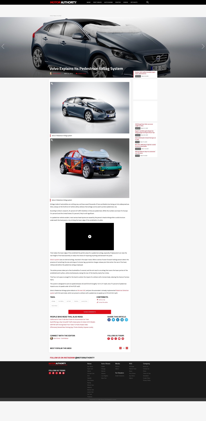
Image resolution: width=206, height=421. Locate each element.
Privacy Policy (147, 380)
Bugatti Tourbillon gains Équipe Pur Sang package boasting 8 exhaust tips (145, 131)
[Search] (151, 2)
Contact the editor (103, 302)
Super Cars (90, 369)
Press (144, 371)
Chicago (103, 369)
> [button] (126, 348)
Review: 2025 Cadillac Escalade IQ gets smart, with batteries (145, 73)
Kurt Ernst (57, 73)
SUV (88, 376)
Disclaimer (146, 376)
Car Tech (59, 15)
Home (51, 15)
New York (103, 378)
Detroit (103, 371)
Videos (125, 2)
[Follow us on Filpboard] (123, 338)
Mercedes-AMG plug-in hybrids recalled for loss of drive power (145, 145)
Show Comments (90, 312)
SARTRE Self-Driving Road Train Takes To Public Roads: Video (69, 324)
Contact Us (146, 369)
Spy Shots (134, 2)
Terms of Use (147, 373)
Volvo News (54, 305)
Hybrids (89, 378)
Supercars (138, 135)
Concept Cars (90, 373)
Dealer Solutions (119, 376)
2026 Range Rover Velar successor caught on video (144, 125)
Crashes (76, 301)
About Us (145, 366)
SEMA (103, 366)
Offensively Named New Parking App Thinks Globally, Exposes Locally (71, 327)
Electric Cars (90, 389)
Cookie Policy (146, 378)
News (88, 2)
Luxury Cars (84, 301)
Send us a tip (101, 300)
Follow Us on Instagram (72, 358)
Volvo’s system (54, 259)
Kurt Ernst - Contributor (61, 338)
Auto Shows (108, 2)
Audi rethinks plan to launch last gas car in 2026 (145, 138)
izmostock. (114, 399)
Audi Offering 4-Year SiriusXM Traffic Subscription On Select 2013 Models (72, 322)
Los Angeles (104, 376)
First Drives (97, 2)
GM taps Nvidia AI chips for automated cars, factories (145, 152)
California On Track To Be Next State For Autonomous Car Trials (69, 319)
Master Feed (132, 369)
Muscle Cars (90, 385)
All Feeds (131, 366)
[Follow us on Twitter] (112, 338)
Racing (89, 382)
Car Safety (60, 301)
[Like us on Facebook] (108, 338)
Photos (118, 2)
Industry (137, 142)
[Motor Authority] (63, 2)
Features (89, 396)
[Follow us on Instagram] (116, 338)
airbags (53, 301)
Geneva (103, 373)
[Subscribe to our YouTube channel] (119, 338)
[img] (109, 319)
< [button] (120, 348)
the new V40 (81, 290)
